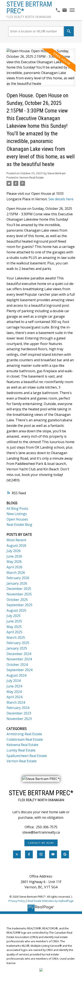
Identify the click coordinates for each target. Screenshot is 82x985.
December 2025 (19, 588)
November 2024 (19, 659)
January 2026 (17, 583)
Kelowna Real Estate (22, 744)
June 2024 (14, 686)
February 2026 (18, 578)
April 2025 (14, 632)
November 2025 (19, 594)
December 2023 (19, 713)
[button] (41, 842)
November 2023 (19, 718)
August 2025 (16, 610)
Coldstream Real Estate (25, 739)
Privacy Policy (16, 901)
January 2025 (17, 648)
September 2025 (19, 605)
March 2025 (16, 637)
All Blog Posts (17, 508)
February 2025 (18, 642)
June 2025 (14, 621)
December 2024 (19, 653)
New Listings (17, 513)
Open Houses (17, 519)
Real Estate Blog (19, 524)
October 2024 (17, 664)
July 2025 (14, 615)
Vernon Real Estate (31, 177)
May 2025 (14, 626)
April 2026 (14, 567)
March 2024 (16, 702)
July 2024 (14, 680)
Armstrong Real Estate (24, 734)
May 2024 (14, 691)
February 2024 (18, 707)
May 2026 (14, 561)
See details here (60, 199)
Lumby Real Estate (21, 750)
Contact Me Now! (41, 842)
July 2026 (14, 550)
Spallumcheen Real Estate (27, 755)
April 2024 (14, 697)
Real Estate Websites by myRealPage (51, 901)
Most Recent (16, 540)
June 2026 (14, 556)
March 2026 (16, 572)
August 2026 (16, 545)
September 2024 (19, 670)
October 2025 (17, 599)
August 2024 (16, 675)
